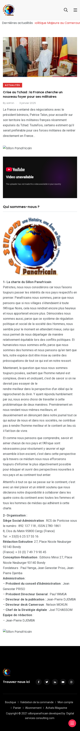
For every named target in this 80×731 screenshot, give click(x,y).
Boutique (10, 702)
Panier (17, 707)
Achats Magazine (56, 707)
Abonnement (33, 707)
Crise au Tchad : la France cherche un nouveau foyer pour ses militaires (33, 94)
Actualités (12, 85)
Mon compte (65, 702)
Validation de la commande (37, 702)
